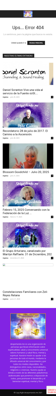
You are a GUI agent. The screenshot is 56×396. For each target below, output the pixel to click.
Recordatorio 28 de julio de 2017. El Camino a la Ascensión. (25, 132)
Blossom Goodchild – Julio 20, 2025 (26, 172)
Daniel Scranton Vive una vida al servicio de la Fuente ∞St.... (23, 91)
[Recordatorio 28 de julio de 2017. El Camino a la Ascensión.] (28, 115)
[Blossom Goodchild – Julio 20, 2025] (28, 156)
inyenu (5, 97)
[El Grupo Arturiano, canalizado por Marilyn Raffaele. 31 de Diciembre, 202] (28, 234)
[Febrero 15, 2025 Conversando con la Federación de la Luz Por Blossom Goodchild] (28, 193)
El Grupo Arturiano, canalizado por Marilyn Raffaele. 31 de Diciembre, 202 (27, 252)
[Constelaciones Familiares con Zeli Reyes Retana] (28, 276)
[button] (4, 14)
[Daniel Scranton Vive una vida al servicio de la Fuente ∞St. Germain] (28, 73)
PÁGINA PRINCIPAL (36, 43)
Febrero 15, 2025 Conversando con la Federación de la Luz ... (26, 211)
